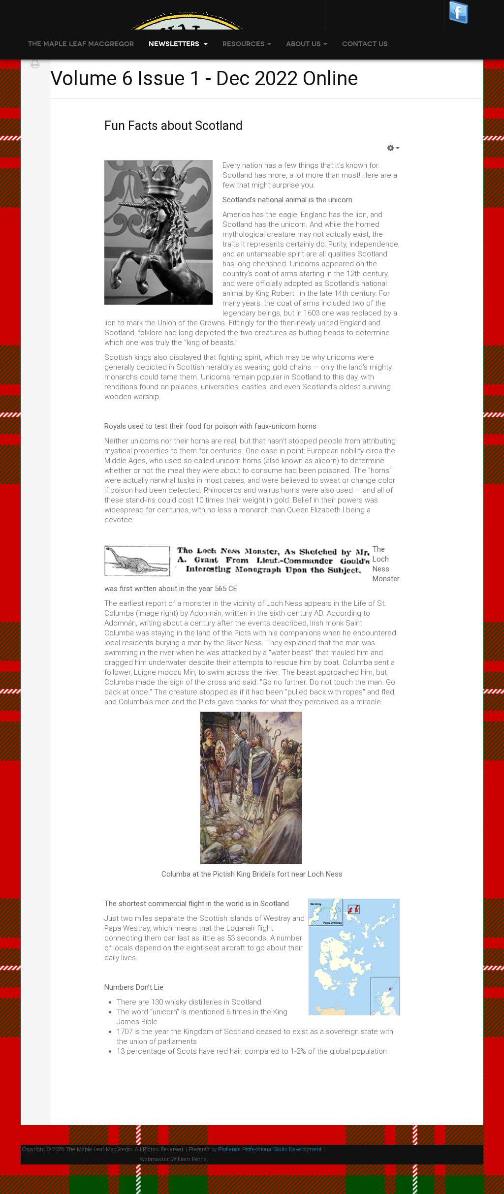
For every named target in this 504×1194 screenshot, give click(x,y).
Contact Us (365, 44)
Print (35, 64)
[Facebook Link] (459, 11)
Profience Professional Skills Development (270, 1149)
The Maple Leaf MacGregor (81, 44)
